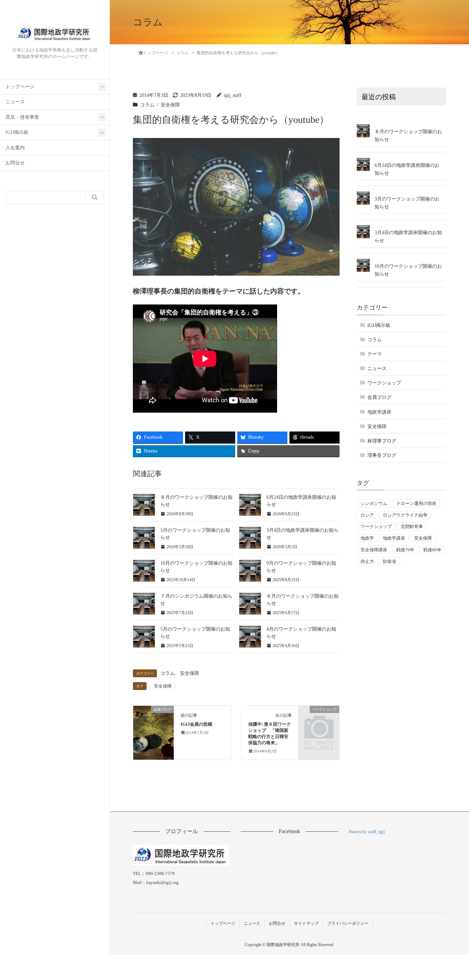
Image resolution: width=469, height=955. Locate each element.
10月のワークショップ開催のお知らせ (408, 270)
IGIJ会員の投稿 (196, 724)
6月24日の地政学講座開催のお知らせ (407, 169)
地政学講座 (379, 411)
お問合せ (15, 162)
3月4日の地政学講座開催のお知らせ (408, 236)
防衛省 (389, 561)
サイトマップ (306, 923)
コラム (147, 104)
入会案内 (15, 147)
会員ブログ (379, 397)
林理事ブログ (381, 441)
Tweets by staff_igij (366, 831)
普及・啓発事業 (22, 117)
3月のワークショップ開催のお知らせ (407, 202)
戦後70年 (405, 549)
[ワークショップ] (319, 717)
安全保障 (170, 104)
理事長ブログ (381, 455)
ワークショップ (384, 383)
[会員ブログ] (153, 716)
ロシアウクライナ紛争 (405, 515)
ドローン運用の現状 (416, 503)
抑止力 (367, 561)
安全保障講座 (374, 549)
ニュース (15, 101)
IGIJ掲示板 (16, 132)
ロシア (367, 515)
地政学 (367, 538)
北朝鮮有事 (412, 526)
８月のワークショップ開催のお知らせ (408, 135)
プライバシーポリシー (347, 923)
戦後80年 (432, 549)
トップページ (19, 86)
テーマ (374, 354)
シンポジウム (374, 503)
